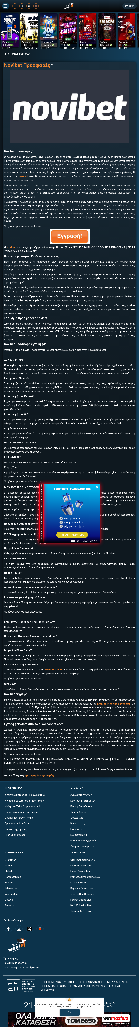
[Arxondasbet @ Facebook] (15, 6)
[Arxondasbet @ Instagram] (22, 6)
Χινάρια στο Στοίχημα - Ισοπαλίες (24, 800)
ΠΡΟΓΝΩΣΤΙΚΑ (13, 787)
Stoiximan (10, 859)
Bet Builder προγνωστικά (19, 817)
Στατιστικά (76, 817)
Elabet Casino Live (80, 871)
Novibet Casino (53, 669)
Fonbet (9, 882)
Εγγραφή (129, 6)
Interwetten (11, 888)
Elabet (8, 871)
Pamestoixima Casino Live (85, 877)
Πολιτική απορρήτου (15, 963)
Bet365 (9, 899)
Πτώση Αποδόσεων (81, 806)
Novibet (9, 865)
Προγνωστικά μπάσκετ (18, 823)
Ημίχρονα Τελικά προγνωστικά (22, 806)
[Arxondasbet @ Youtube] (36, 6)
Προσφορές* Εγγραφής (83, 840)
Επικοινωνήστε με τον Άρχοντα (21, 967)
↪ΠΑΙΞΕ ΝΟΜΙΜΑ (72, 535)
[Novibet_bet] (69, 106)
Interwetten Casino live (83, 894)
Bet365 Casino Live (81, 905)
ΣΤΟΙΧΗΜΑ (76, 787)
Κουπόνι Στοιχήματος (83, 800)
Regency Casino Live (81, 888)
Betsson (9, 905)
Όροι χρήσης (11, 958)
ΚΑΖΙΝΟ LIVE (77, 852)
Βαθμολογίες (77, 823)
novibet (11, 247)
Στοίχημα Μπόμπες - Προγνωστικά (25, 795)
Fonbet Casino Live (80, 899)
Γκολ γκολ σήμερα (15, 835)
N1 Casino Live (78, 882)
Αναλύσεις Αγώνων (81, 795)
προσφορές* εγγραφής (39, 775)
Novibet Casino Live (81, 865)
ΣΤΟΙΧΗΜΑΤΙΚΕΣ (15, 852)
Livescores (76, 829)
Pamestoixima (13, 877)
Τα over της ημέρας (16, 829)
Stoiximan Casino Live (82, 859)
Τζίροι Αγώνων (78, 812)
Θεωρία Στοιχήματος (82, 846)
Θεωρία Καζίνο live (81, 911)
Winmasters (11, 894)
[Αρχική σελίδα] (5, 54)
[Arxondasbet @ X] (29, 6)
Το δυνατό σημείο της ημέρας (22, 812)
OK (69, 1012)
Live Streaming (78, 835)
